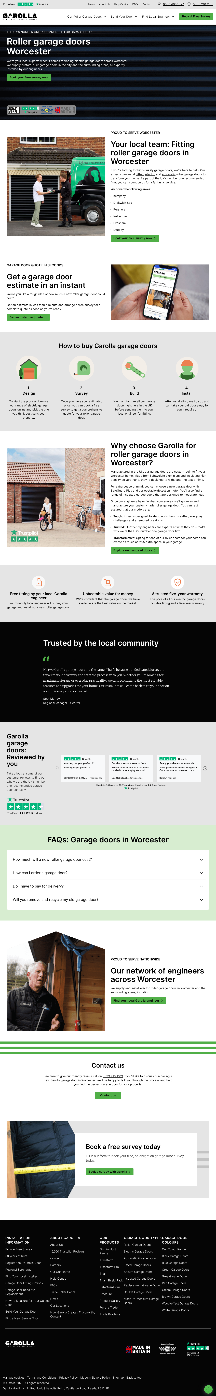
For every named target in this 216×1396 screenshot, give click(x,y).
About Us (104, 4)
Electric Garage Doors (138, 1251)
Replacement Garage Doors (142, 1285)
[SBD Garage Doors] (168, 1349)
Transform (106, 1260)
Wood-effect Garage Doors (180, 1303)
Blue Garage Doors (174, 1263)
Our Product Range (108, 1251)
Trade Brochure (110, 1314)
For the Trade (109, 1307)
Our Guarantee (60, 1271)
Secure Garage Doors (138, 1271)
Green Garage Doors (176, 1269)
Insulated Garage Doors (139, 1278)
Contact (147, 4)
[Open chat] (208, 1389)
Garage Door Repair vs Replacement (20, 1292)
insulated (129, 494)
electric (150, 174)
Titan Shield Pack (111, 1280)
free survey (85, 305)
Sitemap (118, 1377)
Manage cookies (13, 1377)
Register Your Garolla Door (23, 1263)
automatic (169, 174)
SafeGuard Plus (121, 490)
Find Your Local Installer (21, 1276)
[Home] (21, 16)
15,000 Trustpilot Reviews (67, 1251)
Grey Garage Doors (175, 1276)
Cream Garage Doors (176, 1290)
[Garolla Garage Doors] (19, 1344)
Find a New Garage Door (21, 1318)
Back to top (134, 1377)
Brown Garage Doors (176, 1296)
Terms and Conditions (42, 1377)
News (91, 4)
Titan (103, 1273)
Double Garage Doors (138, 1292)
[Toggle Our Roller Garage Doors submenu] (105, 17)
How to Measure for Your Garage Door (27, 1302)
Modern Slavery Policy (95, 1377)
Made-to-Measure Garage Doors (141, 1301)
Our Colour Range (174, 1249)
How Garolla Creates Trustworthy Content (72, 1314)
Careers (55, 1265)
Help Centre (121, 4)
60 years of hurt (16, 1256)
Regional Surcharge (18, 1269)
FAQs (135, 4)
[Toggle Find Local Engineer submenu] (173, 17)
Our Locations (59, 1305)
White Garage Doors (175, 1310)
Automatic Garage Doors (140, 1258)
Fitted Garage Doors (137, 1265)
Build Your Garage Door (21, 1311)
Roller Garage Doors (137, 1244)
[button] (108, 859)
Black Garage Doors (175, 1256)
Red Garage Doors (174, 1283)
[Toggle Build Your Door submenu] (136, 17)
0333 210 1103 (113, 1076)
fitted (140, 174)
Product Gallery (110, 1300)
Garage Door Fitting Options (24, 1283)
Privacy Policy (68, 1377)
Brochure (106, 1294)
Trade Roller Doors (62, 1292)
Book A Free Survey (18, 1249)
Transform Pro (109, 1267)
